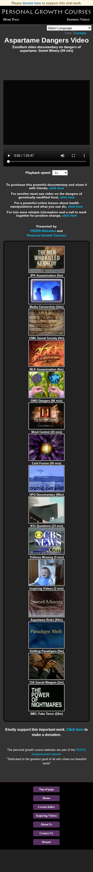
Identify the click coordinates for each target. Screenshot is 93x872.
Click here (75, 729)
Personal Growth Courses (46, 235)
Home (46, 798)
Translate (79, 33)
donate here (32, 3)
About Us (46, 824)
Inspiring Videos (78, 19)
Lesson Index (46, 806)
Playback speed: (38, 173)
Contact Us (46, 833)
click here (56, 188)
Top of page (46, 789)
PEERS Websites (43, 231)
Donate (46, 842)
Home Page (11, 19)
